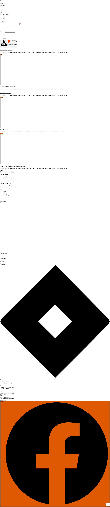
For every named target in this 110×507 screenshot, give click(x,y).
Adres (1, 12)
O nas (4, 17)
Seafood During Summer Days (6, 93)
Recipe (5, 201)
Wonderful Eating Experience (6, 50)
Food (1, 54)
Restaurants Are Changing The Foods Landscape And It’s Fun (12, 166)
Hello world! (5, 176)
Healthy (1, 97)
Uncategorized (5, 195)
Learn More (2, 90)
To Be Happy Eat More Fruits (6, 129)
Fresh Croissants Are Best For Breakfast (8, 86)
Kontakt (1, 3)
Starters (1, 133)
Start (3, 16)
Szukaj (1, 170)
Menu (4, 18)
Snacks (4, 193)
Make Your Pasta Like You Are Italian (9, 178)
